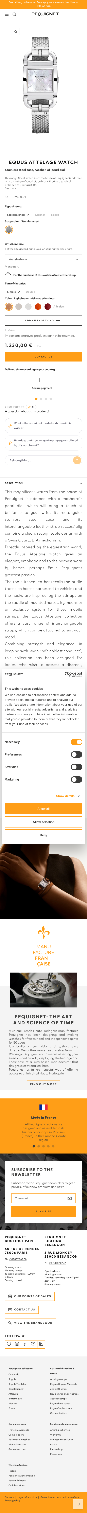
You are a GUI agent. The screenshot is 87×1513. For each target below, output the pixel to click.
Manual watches (17, 1444)
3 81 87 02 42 (59, 1263)
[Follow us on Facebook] (9, 1344)
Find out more (43, 1084)
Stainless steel (16, 214)
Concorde (13, 1374)
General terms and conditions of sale (61, 1497)
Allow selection (43, 822)
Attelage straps (58, 1379)
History (12, 1470)
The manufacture (18, 1465)
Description (14, 483)
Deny (43, 835)
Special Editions (17, 1480)
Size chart (66, 249)
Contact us (43, 356)
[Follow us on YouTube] (33, 1344)
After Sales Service (60, 1429)
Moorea (12, 1403)
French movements (18, 1429)
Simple (11, 292)
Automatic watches (19, 1439)
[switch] (76, 754)
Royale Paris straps (60, 1403)
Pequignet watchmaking (21, 1475)
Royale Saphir (15, 1389)
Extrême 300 (15, 1398)
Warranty (55, 1434)
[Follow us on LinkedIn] (41, 1344)
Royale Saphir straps (61, 1408)
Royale (12, 1379)
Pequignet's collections (20, 1368)
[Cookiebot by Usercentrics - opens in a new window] (64, 674)
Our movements (17, 1424)
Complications (16, 1434)
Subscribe (43, 1211)
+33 (51, 1263)
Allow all (43, 808)
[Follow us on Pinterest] (25, 1344)
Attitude (13, 1393)
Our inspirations (58, 1413)
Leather (40, 214)
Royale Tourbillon (17, 1384)
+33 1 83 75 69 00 (18, 1259)
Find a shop (56, 1449)
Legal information (28, 1497)
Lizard (55, 214)
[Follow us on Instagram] (17, 1344)
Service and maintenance (63, 1424)
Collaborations (16, 1485)
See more (10, 188)
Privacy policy (12, 1500)
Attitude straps (58, 1398)
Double (30, 292)
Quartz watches (16, 1449)
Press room (56, 1454)
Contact (11, 1497)
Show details (65, 796)
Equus (11, 1408)
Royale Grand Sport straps (64, 1393)
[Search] (14, 14)
